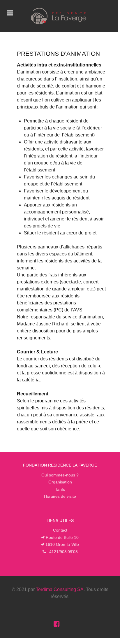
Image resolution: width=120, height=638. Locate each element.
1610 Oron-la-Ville (62, 544)
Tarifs (60, 489)
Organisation (60, 482)
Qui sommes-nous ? (60, 475)
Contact (60, 530)
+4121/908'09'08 (62, 551)
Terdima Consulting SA (60, 589)
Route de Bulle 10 (62, 537)
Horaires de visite (60, 496)
